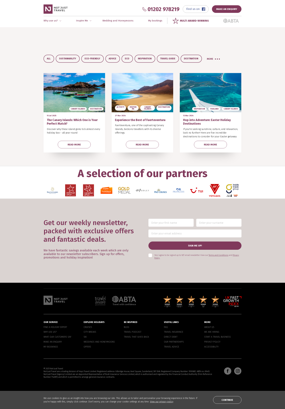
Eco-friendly (92, 58)
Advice (112, 58)
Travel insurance (173, 332)
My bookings (155, 20)
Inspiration (145, 58)
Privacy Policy (212, 342)
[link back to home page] (56, 300)
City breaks (90, 332)
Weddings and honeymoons (99, 342)
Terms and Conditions (218, 255)
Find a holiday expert (55, 327)
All (48, 58)
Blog (126, 327)
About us (209, 327)
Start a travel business (217, 337)
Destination (191, 58)
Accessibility (211, 347)
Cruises (88, 327)
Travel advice (171, 347)
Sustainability (67, 58)
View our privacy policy (161, 401)
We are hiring (211, 332)
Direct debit (170, 337)
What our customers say (57, 337)
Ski (85, 337)
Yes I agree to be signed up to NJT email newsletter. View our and (196, 256)
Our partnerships (174, 342)
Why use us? (50, 332)
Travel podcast (132, 332)
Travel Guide (167, 58)
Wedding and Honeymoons (117, 20)
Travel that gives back (136, 337)
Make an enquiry (53, 342)
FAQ (166, 327)
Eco (127, 58)
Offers (87, 347)
